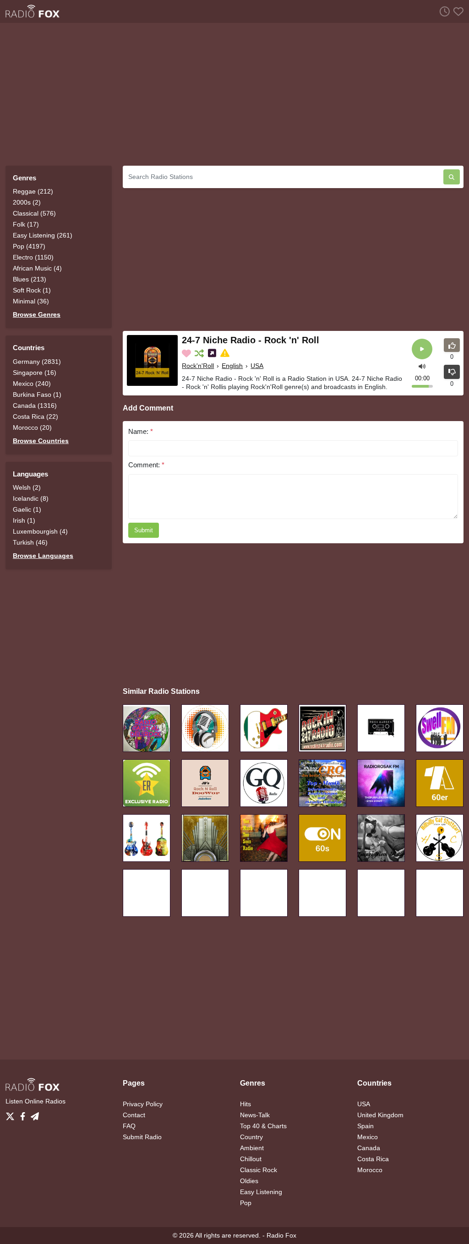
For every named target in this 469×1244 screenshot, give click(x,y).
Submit (143, 530)
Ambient (252, 1148)
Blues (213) (29, 279)
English (232, 365)
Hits (245, 1104)
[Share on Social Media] (212, 353)
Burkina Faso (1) (37, 394)
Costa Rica (373, 1159)
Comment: (146, 465)
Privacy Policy (143, 1104)
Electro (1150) (33, 257)
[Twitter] (11, 1114)
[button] (422, 366)
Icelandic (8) (31, 498)
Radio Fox (281, 1235)
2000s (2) (27, 202)
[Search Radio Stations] (451, 176)
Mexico (367, 1137)
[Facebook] (24, 1114)
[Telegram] (35, 1114)
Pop (245, 1202)
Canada (368, 1148)
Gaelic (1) (27, 509)
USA (257, 365)
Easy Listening (261, 1191)
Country (251, 1137)
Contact (134, 1115)
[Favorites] (457, 11)
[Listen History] (443, 11)
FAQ (129, 1126)
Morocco (369, 1170)
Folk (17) (26, 224)
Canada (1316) (35, 405)
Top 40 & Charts (263, 1126)
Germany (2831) (37, 361)
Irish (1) (24, 520)
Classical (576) (34, 213)
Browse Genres (36, 314)
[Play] (422, 349)
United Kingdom (380, 1115)
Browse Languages (43, 555)
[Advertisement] (234, 94)
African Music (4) (37, 268)
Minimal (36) (31, 301)
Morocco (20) (32, 427)
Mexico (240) (32, 383)
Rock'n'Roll (198, 365)
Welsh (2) (27, 487)
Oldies (249, 1181)
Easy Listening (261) (42, 235)
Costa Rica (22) (35, 416)
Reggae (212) (33, 191)
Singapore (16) (34, 372)
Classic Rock (258, 1170)
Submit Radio (142, 1137)
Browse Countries (41, 440)
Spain (365, 1126)
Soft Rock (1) (32, 290)
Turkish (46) (30, 542)
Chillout (251, 1159)
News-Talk (255, 1115)
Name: (140, 431)
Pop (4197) (29, 246)
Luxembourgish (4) (40, 531)
